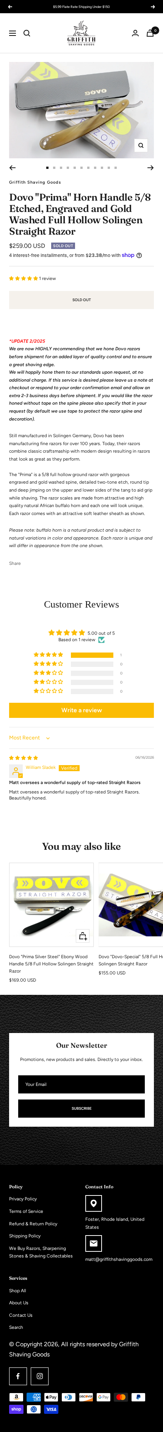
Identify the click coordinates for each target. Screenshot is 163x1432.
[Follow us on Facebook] (18, 1376)
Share (15, 563)
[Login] (135, 33)
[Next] (150, 167)
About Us (18, 1302)
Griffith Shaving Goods (35, 182)
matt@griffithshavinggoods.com (118, 1259)
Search (16, 1327)
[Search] (27, 33)
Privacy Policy (23, 1199)
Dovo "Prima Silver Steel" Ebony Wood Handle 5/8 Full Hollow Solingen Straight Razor (51, 964)
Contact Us (21, 1315)
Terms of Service (26, 1211)
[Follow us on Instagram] (39, 1376)
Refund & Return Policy (33, 1223)
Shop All (17, 1290)
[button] (24, 278)
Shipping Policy (25, 1236)
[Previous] (12, 167)
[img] (23, 758)
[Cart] (150, 33)
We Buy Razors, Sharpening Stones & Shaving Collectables (41, 1252)
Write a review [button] (81, 710)
